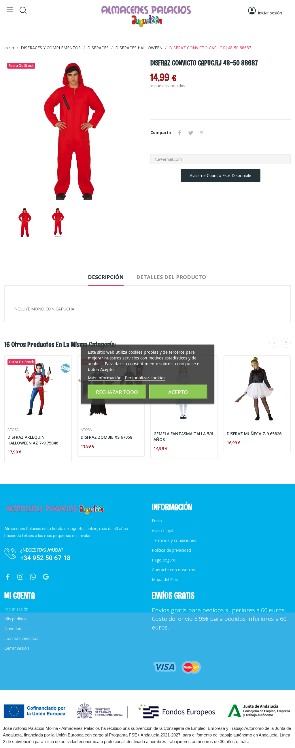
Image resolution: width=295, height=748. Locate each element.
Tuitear (190, 132)
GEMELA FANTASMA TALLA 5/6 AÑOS (183, 436)
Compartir (179, 132)
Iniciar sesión (16, 609)
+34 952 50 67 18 (45, 558)
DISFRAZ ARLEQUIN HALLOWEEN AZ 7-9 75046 (32, 440)
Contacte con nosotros (173, 569)
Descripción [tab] (106, 277)
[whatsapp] (33, 577)
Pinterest (201, 132)
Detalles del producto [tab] (171, 277)
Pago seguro (164, 560)
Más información (105, 377)
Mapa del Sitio (165, 579)
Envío (157, 520)
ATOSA (13, 430)
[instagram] (20, 577)
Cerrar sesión (16, 648)
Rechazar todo (117, 391)
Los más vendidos (21, 638)
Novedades (15, 628)
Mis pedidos (15, 618)
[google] (45, 577)
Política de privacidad (171, 550)
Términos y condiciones (174, 540)
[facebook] (7, 577)
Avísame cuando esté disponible (220, 175)
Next (131, 130)
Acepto (178, 391)
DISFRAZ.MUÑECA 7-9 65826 (254, 433)
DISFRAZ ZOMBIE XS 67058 (106, 437)
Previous (18, 130)
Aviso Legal (162, 530)
